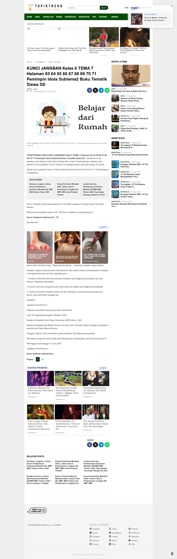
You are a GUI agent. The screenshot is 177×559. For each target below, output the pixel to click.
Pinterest (134, 529)
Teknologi (125, 116)
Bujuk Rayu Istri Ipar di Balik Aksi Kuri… (129, 91)
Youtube (134, 540)
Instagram (96, 536)
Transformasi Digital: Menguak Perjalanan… (134, 119)
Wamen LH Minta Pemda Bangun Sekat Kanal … (132, 99)
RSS (133, 544)
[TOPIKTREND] (44, 7)
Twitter (114, 529)
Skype (114, 540)
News (113, 89)
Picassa (95, 544)
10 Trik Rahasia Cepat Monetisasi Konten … (129, 155)
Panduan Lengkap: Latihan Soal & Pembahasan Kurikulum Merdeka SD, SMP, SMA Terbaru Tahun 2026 (41, 188)
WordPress (135, 532)
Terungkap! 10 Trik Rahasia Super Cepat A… (133, 185)
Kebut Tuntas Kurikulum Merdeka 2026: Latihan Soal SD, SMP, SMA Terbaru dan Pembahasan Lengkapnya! (67, 479)
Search (104, 7)
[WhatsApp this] (107, 90)
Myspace (95, 540)
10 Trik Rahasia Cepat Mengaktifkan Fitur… (130, 175)
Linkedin (115, 536)
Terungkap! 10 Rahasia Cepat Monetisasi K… (134, 146)
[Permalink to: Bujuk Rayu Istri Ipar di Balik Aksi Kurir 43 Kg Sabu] (130, 76)
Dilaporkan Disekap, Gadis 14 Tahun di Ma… (134, 129)
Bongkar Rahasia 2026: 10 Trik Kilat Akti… (134, 165)
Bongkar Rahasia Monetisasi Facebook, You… (129, 205)
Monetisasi (125, 143)
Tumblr (94, 532)
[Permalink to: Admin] (29, 90)
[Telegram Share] (101, 90)
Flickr (114, 544)
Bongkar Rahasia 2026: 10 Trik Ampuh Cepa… (134, 195)
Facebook (96, 529)
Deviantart (135, 536)
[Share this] (89, 90)
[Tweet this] (95, 90)
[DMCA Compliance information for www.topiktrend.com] (37, 510)
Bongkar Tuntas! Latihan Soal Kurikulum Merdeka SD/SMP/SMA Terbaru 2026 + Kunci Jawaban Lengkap (39, 479)
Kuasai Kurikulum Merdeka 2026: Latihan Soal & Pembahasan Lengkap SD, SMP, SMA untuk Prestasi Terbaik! (68, 189)
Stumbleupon (117, 532)
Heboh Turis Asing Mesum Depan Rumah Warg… (132, 109)
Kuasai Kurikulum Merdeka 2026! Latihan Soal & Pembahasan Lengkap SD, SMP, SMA (95, 479)
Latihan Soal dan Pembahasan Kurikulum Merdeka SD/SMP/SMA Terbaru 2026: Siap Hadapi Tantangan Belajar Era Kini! (94, 189)
